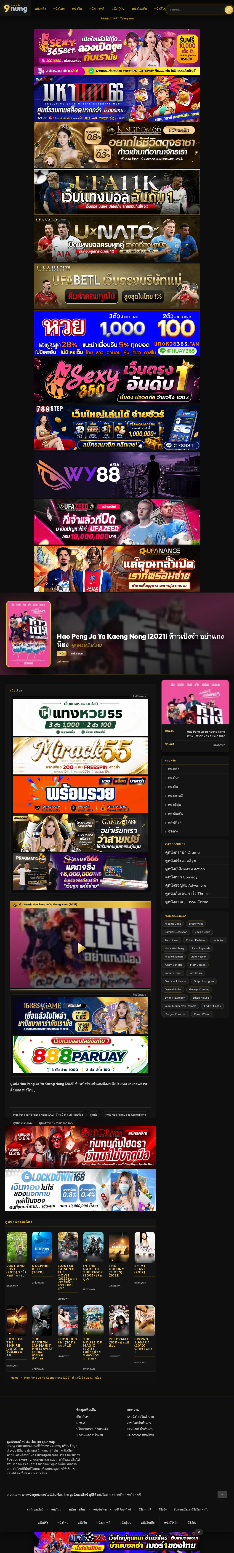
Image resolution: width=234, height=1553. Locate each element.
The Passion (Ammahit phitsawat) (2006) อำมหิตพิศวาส (43, 1348)
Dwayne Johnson (175, 981)
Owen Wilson (202, 1014)
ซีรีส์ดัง (173, 831)
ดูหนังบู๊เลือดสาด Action (185, 868)
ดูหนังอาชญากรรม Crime (186, 901)
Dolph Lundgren (204, 981)
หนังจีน (77, 9)
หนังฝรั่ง (40, 9)
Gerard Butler (173, 989)
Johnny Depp (173, 973)
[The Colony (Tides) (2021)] (119, 1247)
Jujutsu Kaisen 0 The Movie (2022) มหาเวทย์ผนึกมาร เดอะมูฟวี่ (67, 1277)
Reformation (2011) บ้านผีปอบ (122, 1342)
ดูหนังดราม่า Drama (182, 852)
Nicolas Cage (173, 923)
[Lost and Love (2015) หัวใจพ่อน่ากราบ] (17, 1247)
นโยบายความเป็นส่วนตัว (92, 1429)
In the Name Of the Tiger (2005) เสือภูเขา (93, 1272)
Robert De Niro (195, 940)
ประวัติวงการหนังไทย (140, 1435)
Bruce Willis (196, 923)
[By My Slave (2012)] (145, 1247)
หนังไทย (59, 9)
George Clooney (199, 989)
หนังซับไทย (100, 1509)
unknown (63, 661)
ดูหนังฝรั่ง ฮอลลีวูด (180, 860)
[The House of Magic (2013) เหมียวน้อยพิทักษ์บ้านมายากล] (93, 1320)
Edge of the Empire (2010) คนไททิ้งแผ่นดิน (15, 1347)
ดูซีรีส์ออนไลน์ (122, 1509)
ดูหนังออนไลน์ (35, 1509)
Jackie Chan (202, 931)
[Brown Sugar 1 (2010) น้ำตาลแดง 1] (145, 1320)
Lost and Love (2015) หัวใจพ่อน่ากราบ (16, 1270)
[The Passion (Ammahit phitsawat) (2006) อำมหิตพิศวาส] (42, 1320)
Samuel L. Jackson (176, 931)
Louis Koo (218, 940)
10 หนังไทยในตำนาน (140, 1416)
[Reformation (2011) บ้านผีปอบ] (119, 1320)
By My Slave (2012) (140, 1269)
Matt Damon (198, 964)
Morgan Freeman (175, 1014)
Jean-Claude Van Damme (180, 1006)
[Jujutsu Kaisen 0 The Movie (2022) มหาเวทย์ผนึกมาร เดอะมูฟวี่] (68, 1247)
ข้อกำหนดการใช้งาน (89, 1435)
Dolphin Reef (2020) (40, 1269)
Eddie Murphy (212, 1006)
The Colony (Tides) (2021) (116, 1270)
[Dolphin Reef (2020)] (42, 1247)
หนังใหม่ (56, 1509)
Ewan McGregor (175, 997)
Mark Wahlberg (174, 948)
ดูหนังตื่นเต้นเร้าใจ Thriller (187, 893)
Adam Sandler (173, 964)
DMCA (80, 1423)
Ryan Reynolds (201, 948)
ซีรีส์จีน (163, 1509)
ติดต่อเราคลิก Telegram (117, 18)
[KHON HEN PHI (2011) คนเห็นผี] (68, 1320)
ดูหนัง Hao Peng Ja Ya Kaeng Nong (125, 1114)
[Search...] (229, 10)
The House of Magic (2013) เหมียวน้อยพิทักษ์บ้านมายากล (92, 1348)
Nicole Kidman (174, 956)
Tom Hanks (171, 940)
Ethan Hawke (201, 997)
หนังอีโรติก (162, 9)
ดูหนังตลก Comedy (181, 877)
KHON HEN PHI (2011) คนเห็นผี (67, 1342)
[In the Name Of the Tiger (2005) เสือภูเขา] (93, 1247)
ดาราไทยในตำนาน (139, 1423)
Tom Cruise (195, 973)
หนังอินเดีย (139, 9)
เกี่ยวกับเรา (83, 1416)
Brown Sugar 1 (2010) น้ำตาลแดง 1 (143, 1345)
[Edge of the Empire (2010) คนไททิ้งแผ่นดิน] (17, 1320)
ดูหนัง (93, 1114)
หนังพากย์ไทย (77, 1509)
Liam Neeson (199, 956)
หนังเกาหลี (96, 9)
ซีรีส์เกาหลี (145, 1509)
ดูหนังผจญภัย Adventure (185, 885)
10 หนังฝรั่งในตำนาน (140, 1429)
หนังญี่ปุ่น (118, 9)
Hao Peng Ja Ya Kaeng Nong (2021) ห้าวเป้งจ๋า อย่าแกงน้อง (48, 1114)
